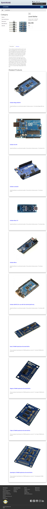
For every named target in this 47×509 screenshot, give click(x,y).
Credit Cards (5, 498)
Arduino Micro (13, 262)
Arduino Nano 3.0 (14, 220)
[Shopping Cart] (36, 1)
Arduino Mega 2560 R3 (15, 102)
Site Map (15, 491)
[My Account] (34, 1)
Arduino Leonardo (14, 186)
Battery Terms (5, 491)
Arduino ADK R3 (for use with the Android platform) (22, 304)
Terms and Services (6, 490)
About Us (4, 489)
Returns (15, 490)
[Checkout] (37, 1)
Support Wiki (26, 492)
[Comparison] (39, 1)
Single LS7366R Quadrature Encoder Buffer (20, 388)
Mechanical (4, 21)
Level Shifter (7, 10)
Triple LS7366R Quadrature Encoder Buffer (20, 430)
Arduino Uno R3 (13, 144)
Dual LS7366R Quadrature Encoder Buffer (20, 346)
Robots (3, 17)
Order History (37, 490)
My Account (37, 489)
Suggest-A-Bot (27, 489)
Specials (3, 25)
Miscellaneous (4, 23)
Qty (29, 25)
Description (12, 46)
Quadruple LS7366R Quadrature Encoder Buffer (21, 472)
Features (17, 46)
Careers (25, 490)
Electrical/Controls (4, 19)
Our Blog (25, 491)
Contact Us (16, 489)
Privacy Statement (6, 492)
